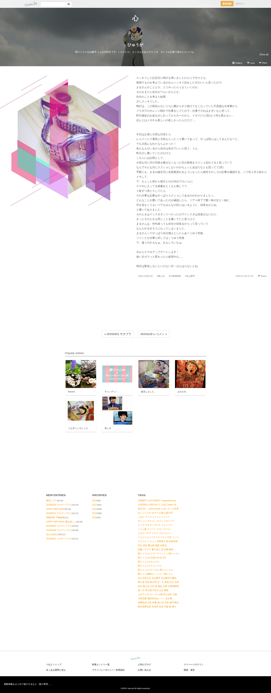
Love (252, 63)
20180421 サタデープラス (59, 538)
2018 (94, 500)
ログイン (240, 3)
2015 (94, 513)
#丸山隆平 (190, 276)
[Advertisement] (135, 311)
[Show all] (264, 54)
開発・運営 (189, 670)
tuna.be (135, 658)
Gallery (238, 63)
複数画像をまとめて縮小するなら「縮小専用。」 (28, 684)
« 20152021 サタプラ (117, 334)
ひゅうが (135, 45)
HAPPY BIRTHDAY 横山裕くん (61, 521)
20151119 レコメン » (153, 334)
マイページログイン (194, 664)
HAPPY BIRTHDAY (55, 509)
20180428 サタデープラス (59, 530)
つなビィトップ (53, 664)
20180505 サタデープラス (59, 526)
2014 (94, 517)
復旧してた (51, 500)
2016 (94, 509)
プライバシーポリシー (103, 670)
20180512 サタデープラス (59, 513)
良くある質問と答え (56, 670)
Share (264, 63)
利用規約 (120, 670)
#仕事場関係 (175, 276)
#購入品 (161, 276)
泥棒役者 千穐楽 (54, 517)
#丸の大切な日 (145, 276)
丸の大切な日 (52, 534)
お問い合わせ (144, 670)
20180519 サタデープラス (59, 504)
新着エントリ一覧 (101, 664)
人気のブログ (144, 664)
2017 (94, 504)
